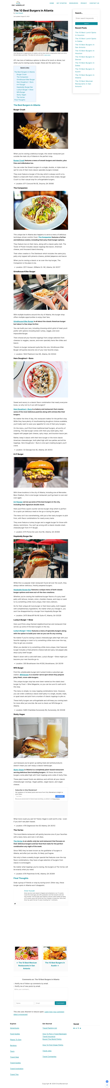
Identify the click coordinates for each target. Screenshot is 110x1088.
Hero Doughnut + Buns (25, 82)
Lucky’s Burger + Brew (25, 90)
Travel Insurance (49, 1036)
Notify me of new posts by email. (27, 986)
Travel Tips (14, 1074)
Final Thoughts (19, 100)
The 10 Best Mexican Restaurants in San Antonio (84, 83)
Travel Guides (15, 1063)
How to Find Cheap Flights (53, 1045)
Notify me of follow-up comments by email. (31, 984)
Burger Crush (21, 74)
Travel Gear (14, 1057)
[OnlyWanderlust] (18, 3)
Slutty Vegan (22, 95)
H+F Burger (21, 85)
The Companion (23, 77)
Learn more (47, 55)
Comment (60, 1003)
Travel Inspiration (16, 1069)
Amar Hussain (19, 13)
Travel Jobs (47, 1051)
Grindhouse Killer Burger (26, 79)
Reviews (13, 1045)
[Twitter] (15, 904)
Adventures (14, 1028)
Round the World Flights (52, 1039)
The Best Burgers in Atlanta (24, 72)
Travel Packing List (50, 1028)
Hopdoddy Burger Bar (25, 87)
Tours (12, 1051)
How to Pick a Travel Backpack (55, 1034)
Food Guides (15, 1034)
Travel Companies (49, 1057)
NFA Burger (21, 92)
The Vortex (21, 97)
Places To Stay (15, 1040)
